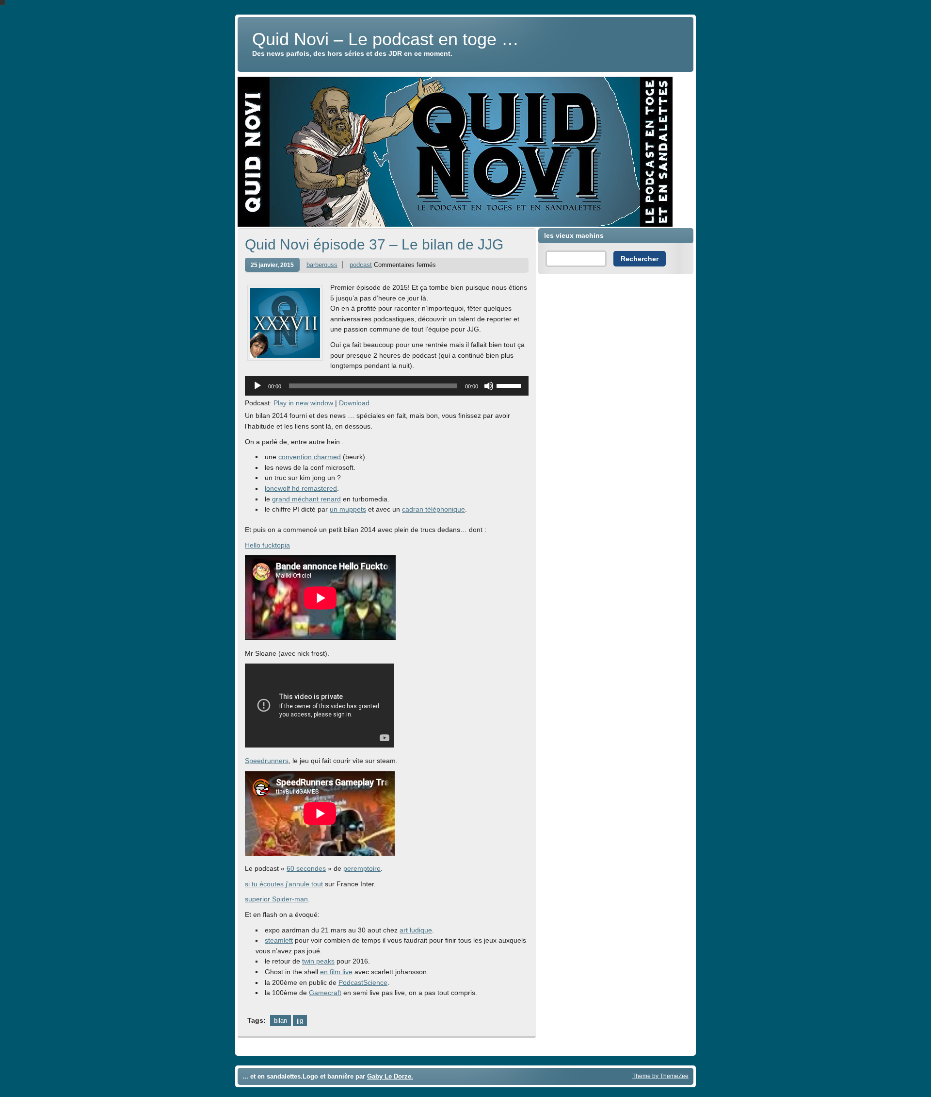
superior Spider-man (276, 899)
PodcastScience (362, 982)
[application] (387, 386)
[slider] (510, 385)
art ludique (416, 930)
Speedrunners (267, 761)
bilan (280, 1020)
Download (354, 403)
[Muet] (489, 386)
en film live (336, 972)
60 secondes (306, 868)
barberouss (321, 264)
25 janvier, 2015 (272, 265)
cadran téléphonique (433, 509)
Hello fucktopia (267, 545)
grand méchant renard (306, 499)
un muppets (348, 509)
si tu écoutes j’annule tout (284, 884)
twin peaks (318, 961)
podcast (361, 264)
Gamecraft (325, 993)
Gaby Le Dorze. (390, 1076)
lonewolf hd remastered (301, 488)
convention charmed (309, 457)
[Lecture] (257, 386)
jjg (300, 1020)
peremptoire (362, 868)
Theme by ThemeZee (660, 1076)
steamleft (279, 940)
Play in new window (303, 403)
